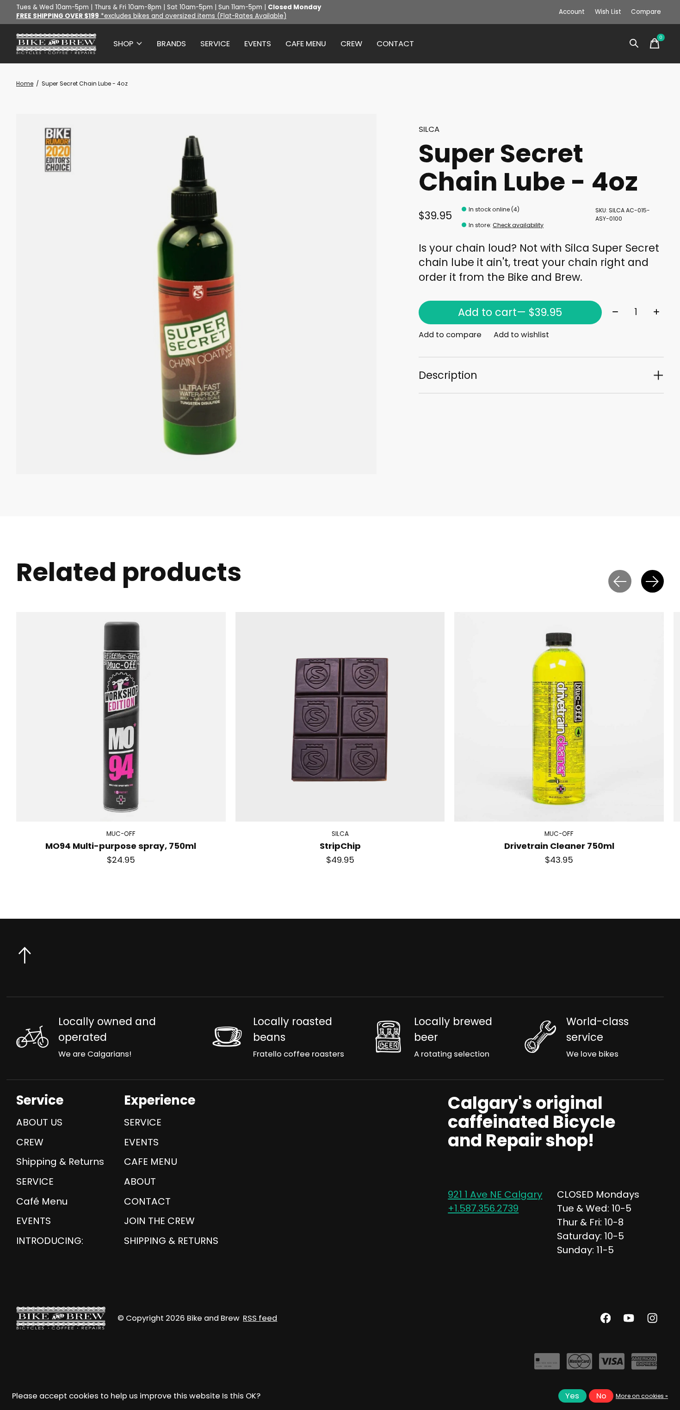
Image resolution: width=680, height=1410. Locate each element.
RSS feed (260, 1318)
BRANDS (171, 43)
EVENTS (257, 43)
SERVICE (215, 43)
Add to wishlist (521, 334)
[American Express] (644, 1365)
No (601, 1396)
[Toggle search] (634, 43)
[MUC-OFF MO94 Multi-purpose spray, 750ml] (121, 717)
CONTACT (395, 43)
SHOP (123, 43)
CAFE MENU (305, 43)
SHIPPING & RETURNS (171, 1240)
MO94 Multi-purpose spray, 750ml (120, 846)
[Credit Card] (547, 1365)
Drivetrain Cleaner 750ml (559, 846)
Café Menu (42, 1201)
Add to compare (450, 334)
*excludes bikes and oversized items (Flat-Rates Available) (151, 16)
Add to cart (510, 312)
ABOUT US (39, 1122)
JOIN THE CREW (159, 1220)
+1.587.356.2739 (483, 1208)
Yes (572, 1396)
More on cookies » (642, 1396)
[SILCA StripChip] (340, 717)
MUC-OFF (121, 833)
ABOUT (140, 1181)
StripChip (340, 846)
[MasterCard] (579, 1365)
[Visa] (611, 1365)
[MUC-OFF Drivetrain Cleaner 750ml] (559, 717)
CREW (351, 43)
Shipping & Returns (60, 1161)
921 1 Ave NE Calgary (495, 1194)
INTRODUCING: (49, 1240)
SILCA (429, 129)
